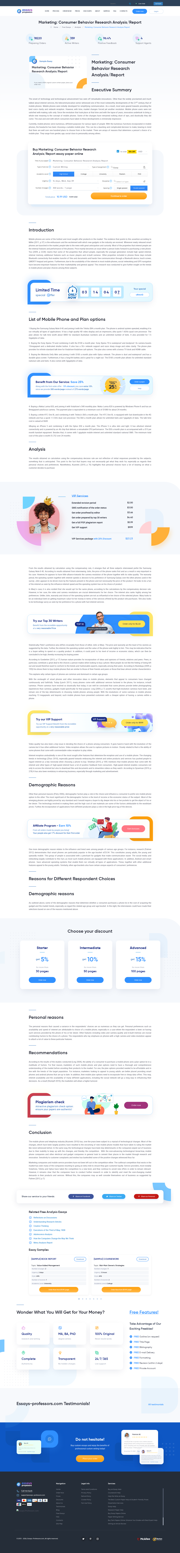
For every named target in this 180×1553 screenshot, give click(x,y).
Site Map (59, 1524)
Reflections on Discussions (45, 1217)
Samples (106, 11)
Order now (140, 11)
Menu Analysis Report (43, 1243)
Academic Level (42, 174)
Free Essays (60, 1513)
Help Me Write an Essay (116, 1496)
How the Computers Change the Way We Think (54, 1238)
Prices (77, 11)
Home (47, 11)
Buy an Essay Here (114, 1489)
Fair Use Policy (86, 1503)
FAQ (114, 11)
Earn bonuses (133, 828)
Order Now (67, 11)
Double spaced (138, 188)
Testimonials (60, 1506)
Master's (122, 174)
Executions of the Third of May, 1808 (49, 1230)
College (84, 174)
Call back (158, 4)
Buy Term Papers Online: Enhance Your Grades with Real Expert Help (132, 1520)
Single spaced (122, 188)
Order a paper (139, 382)
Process (56, 11)
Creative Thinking (41, 1226)
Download (80, 1259)
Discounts (87, 11)
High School (63, 174)
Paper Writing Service (116, 1517)
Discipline (105, 181)
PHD (139, 174)
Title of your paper (41, 161)
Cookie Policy (86, 1500)
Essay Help (112, 1506)
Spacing (106, 188)
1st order (127, 152)
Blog (57, 1510)
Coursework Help (114, 1493)
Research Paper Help (115, 1510)
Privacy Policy (86, 1493)
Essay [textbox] (115, 168)
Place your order (90, 1458)
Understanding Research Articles (47, 1222)
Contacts (123, 11)
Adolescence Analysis (43, 1234)
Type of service (42, 167)
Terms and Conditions (89, 1489)
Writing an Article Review (117, 1524)
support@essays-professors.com (33, 1495)
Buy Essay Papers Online (117, 1513)
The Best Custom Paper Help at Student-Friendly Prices (128, 1500)
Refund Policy (86, 1496)
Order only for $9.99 (134, 722)
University (103, 174)
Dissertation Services (115, 1503)
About (97, 11)
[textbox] (131, 182)
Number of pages (42, 188)
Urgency (45, 181)
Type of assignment (99, 167)
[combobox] (129, 167)
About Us (59, 1503)
